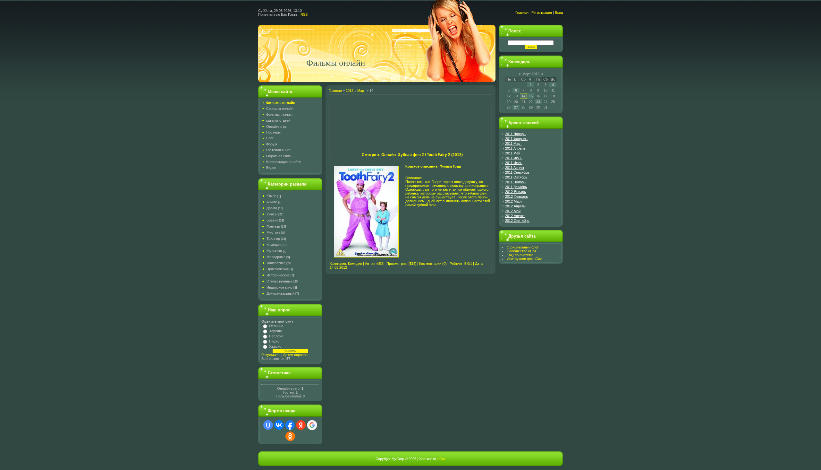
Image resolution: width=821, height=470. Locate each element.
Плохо (274, 341)
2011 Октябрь (516, 177)
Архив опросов (295, 355)
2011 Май (512, 153)
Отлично (276, 326)
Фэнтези (273, 226)
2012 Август (515, 216)
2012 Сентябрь (517, 220)
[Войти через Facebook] (290, 425)
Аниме (272, 202)
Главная (522, 12)
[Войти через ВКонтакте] (279, 425)
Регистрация (541, 12)
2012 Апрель (515, 206)
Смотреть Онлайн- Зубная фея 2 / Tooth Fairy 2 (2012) (412, 154)
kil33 (380, 263)
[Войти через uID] (268, 425)
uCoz (441, 459)
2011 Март (513, 143)
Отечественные (279, 281)
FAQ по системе (520, 255)
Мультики (274, 251)
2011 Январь (515, 134)
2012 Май (513, 211)
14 (523, 96)
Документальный (280, 293)
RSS (304, 14)
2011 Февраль (516, 139)
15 (531, 96)
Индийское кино (279, 287)
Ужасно (275, 346)
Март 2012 (530, 74)
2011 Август (514, 168)
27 (516, 107)
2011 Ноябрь (515, 182)
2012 (349, 90)
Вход (559, 12)
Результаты (270, 355)
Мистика (273, 232)
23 (538, 102)
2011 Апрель (515, 148)
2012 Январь (515, 192)
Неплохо (276, 336)
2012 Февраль (516, 196)
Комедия (274, 245)
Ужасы (272, 214)
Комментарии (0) (433, 263)
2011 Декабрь (516, 187)
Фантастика (276, 263)
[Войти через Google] (312, 425)
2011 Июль (513, 163)
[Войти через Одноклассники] (290, 436)
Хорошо (275, 331)
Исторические (278, 275)
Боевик (272, 220)
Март (361, 90)
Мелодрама (276, 257)
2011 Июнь (513, 158)
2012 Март (513, 201)
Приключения (278, 269)
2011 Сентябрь (517, 172)
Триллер (273, 238)
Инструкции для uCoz (524, 259)
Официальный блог (522, 247)
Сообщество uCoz (522, 251)
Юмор (271, 196)
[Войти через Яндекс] (301, 425)
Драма (272, 208)
